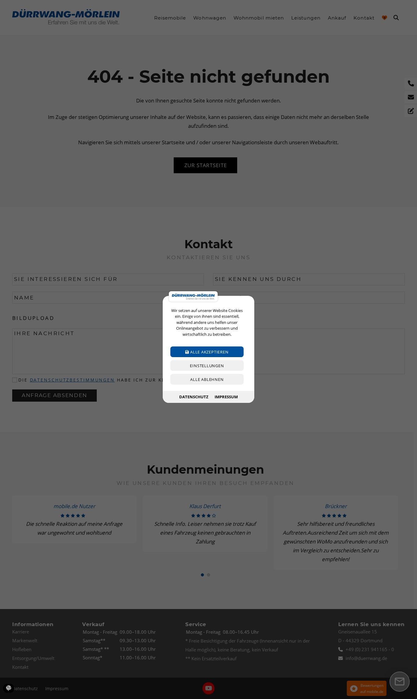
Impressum (226, 397)
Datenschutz (194, 397)
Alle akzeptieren (208, 352)
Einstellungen (207, 366)
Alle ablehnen (206, 379)
